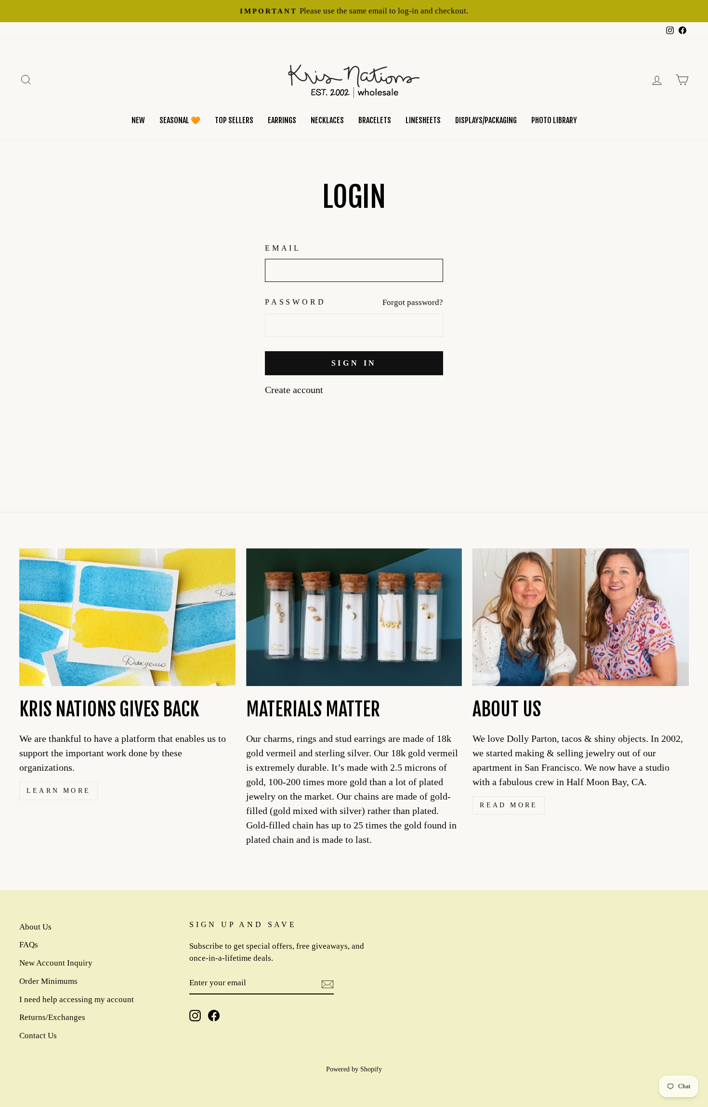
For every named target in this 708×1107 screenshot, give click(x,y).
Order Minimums (48, 981)
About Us (35, 926)
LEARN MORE (58, 790)
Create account (294, 389)
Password (295, 302)
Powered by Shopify (354, 1069)
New (138, 120)
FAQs (28, 944)
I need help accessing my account (76, 999)
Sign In (354, 363)
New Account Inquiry (55, 962)
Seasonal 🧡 (179, 120)
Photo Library (554, 120)
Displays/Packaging (486, 120)
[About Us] (580, 617)
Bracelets (374, 120)
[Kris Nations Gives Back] (127, 617)
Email (283, 248)
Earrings (282, 120)
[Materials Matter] (354, 617)
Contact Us (38, 1035)
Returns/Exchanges (52, 1017)
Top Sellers (234, 120)
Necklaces (327, 120)
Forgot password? (412, 302)
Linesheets (423, 120)
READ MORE (509, 805)
